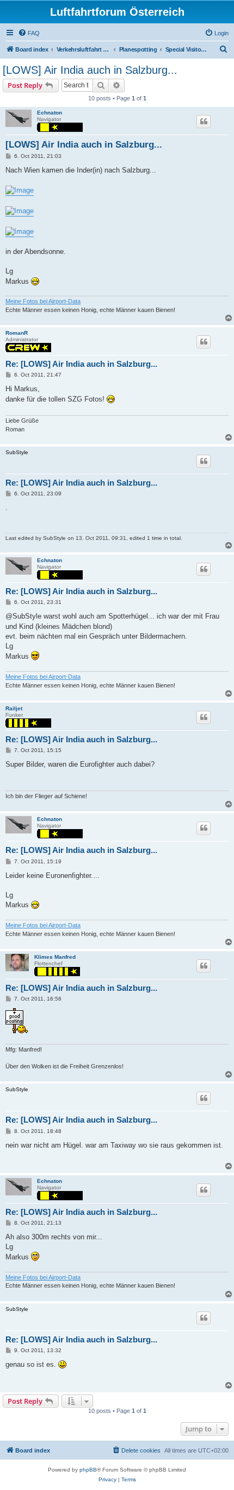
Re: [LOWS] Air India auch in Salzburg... (81, 363)
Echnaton (49, 113)
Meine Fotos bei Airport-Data (43, 301)
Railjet (13, 708)
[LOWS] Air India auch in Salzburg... (90, 70)
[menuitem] (29, 33)
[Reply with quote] (203, 121)
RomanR (16, 333)
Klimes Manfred (55, 957)
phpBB (88, 1470)
